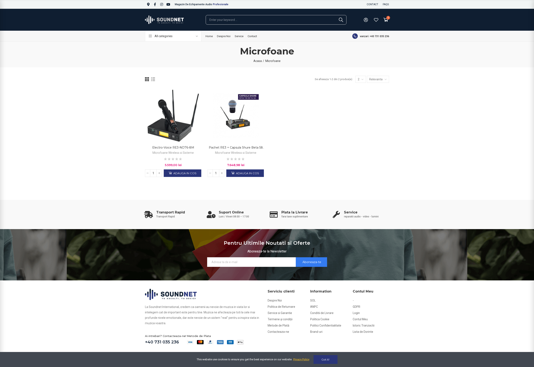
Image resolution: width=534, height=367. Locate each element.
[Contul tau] (365, 20)
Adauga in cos (185, 173)
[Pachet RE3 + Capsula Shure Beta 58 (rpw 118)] (236, 115)
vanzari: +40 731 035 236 (374, 36)
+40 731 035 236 (162, 341)
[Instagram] (161, 4)
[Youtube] (168, 4)
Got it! (325, 359)
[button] (372, 4)
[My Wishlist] (376, 20)
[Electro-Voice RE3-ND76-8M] (173, 115)
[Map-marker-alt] (148, 4)
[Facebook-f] (155, 4)
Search (341, 20)
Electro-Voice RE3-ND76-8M (173, 147)
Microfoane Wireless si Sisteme (173, 152)
